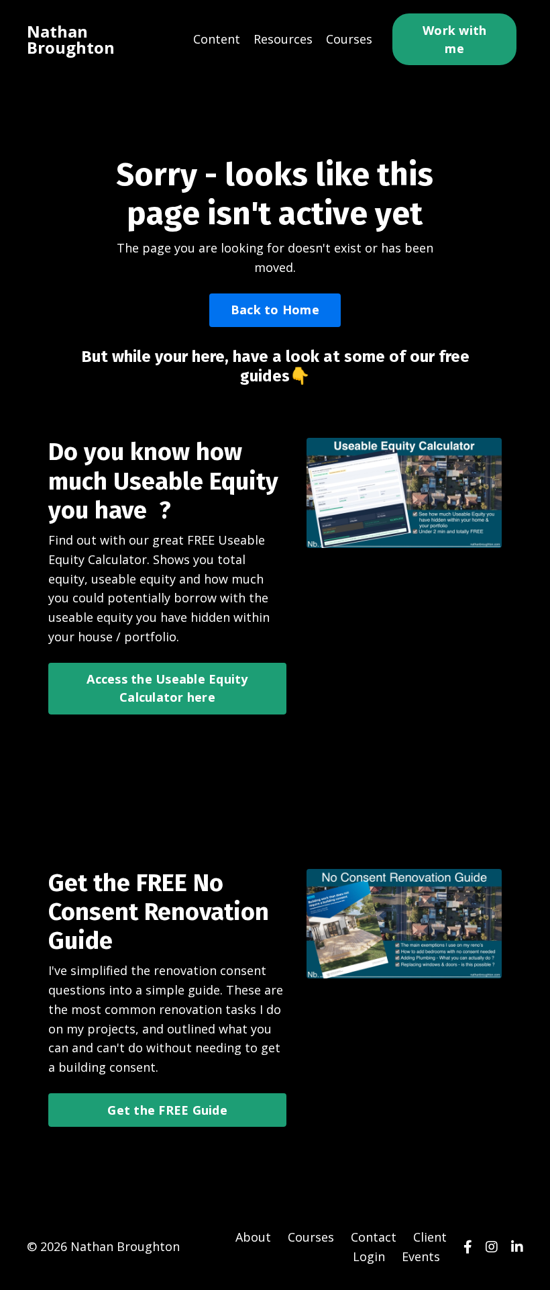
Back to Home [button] (275, 310)
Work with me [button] (454, 39)
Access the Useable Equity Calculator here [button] (167, 688)
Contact (373, 1237)
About (253, 1237)
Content (216, 39)
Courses (349, 39)
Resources (283, 39)
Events (421, 1256)
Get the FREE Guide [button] (167, 1110)
